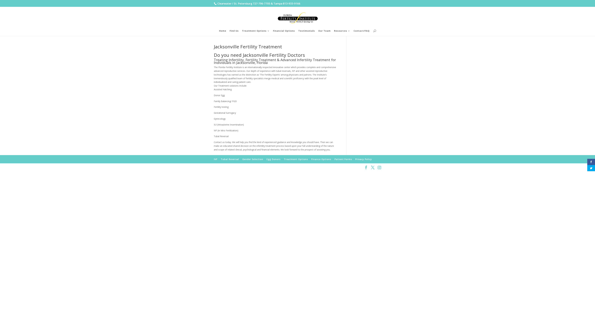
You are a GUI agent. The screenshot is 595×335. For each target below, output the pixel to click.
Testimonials (306, 31)
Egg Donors (273, 159)
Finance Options (321, 159)
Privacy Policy (363, 159)
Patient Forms (343, 159)
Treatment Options (254, 31)
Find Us (234, 31)
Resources (340, 31)
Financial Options (284, 31)
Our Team (324, 31)
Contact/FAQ (362, 31)
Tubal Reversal (230, 159)
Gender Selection (252, 159)
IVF (215, 159)
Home (222, 31)
